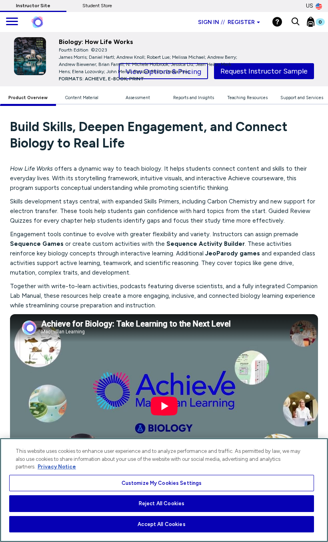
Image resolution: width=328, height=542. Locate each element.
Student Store (97, 5)
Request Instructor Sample (264, 71)
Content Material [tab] (81, 97)
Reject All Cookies (161, 503)
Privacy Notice (57, 467)
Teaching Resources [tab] (247, 97)
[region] (164, 490)
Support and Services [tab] (301, 97)
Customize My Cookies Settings (162, 483)
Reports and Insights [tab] (193, 97)
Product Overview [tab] (28, 97)
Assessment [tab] (138, 97)
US (309, 5)
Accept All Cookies (161, 524)
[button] (295, 22)
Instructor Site (33, 5)
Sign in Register (226, 22)
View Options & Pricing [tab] (163, 71)
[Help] (277, 22)
